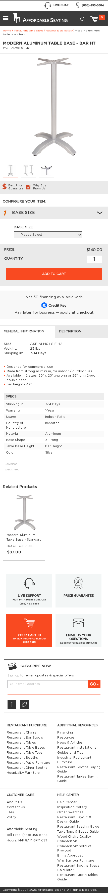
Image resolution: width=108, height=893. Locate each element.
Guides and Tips (70, 752)
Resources (66, 737)
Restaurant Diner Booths (27, 767)
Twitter (24, 704)
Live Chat (61, 5)
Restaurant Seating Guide (78, 826)
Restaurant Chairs (21, 732)
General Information (24, 331)
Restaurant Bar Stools (25, 737)
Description (70, 331)
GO (93, 684)
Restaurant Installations (76, 747)
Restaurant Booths (22, 757)
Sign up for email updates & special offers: (41, 675)
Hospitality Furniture (23, 772)
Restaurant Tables (21, 742)
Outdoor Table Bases (59, 30)
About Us (14, 802)
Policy (11, 817)
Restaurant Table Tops (25, 752)
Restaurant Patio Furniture (28, 762)
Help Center (66, 802)
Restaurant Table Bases (28, 30)
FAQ (10, 812)
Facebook (12, 704)
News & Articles (70, 742)
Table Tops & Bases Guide (78, 831)
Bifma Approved (70, 855)
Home (7, 30)
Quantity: (13, 258)
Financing (65, 732)
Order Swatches (70, 812)
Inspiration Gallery (72, 807)
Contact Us (16, 807)
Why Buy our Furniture (75, 860)
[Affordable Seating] (40, 16)
